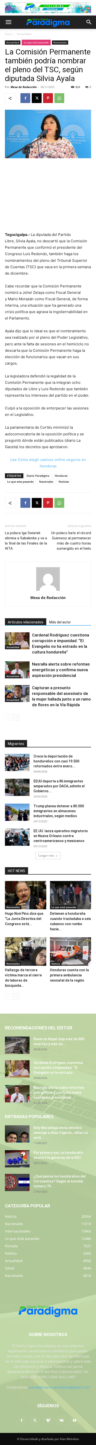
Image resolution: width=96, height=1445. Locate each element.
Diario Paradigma (38, 475)
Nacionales (60, 42)
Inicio (8, 34)
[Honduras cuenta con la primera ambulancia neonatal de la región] (70, 951)
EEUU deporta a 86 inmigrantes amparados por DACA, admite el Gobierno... (59, 786)
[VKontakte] (61, 1421)
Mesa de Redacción (24, 87)
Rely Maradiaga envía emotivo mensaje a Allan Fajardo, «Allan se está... (60, 1133)
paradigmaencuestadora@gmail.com (59, 1387)
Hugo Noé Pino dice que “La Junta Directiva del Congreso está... (24, 919)
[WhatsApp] (59, 98)
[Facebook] (25, 98)
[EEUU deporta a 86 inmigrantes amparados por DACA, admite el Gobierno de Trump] (17, 787)
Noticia (55, 963)
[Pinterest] (48, 98)
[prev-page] (8, 717)
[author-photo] (48, 591)
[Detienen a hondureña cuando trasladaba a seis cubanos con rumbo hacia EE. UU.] (70, 895)
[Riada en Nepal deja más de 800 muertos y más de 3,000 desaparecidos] (17, 1045)
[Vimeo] (48, 1421)
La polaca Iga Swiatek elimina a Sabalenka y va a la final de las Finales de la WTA (26, 541)
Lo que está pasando (36, 42)
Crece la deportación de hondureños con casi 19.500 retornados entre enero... (56, 761)
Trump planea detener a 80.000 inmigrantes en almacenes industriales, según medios (58, 811)
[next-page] (16, 717)
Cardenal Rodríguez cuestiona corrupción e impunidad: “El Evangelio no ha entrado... (58, 1068)
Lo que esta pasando (20, 481)
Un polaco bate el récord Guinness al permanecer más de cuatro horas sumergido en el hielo (71, 541)
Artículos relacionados (25, 622)
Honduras (61, 475)
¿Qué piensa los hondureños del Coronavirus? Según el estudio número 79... (59, 1181)
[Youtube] (75, 1421)
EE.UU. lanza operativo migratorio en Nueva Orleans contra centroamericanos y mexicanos (60, 836)
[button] (8, 22)
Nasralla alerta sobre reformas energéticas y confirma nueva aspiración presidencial (61, 670)
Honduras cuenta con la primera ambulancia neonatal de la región (69, 975)
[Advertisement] (48, 195)
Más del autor (60, 622)
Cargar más (46, 855)
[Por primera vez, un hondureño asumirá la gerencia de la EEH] (17, 1158)
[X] (37, 98)
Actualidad (24, 34)
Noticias (64, 481)
